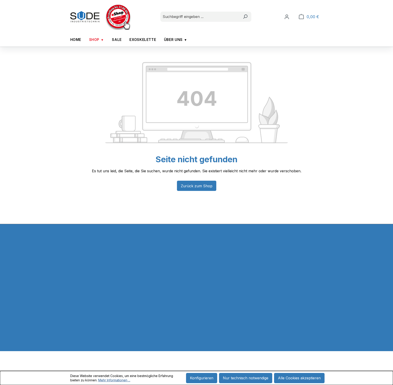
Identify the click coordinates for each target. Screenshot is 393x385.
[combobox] (199, 17)
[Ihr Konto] (286, 17)
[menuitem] (75, 40)
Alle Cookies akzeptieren (299, 378)
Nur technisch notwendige (245, 378)
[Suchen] (245, 17)
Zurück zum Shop (196, 186)
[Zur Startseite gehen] (85, 16)
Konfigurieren (201, 378)
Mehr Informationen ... (114, 380)
